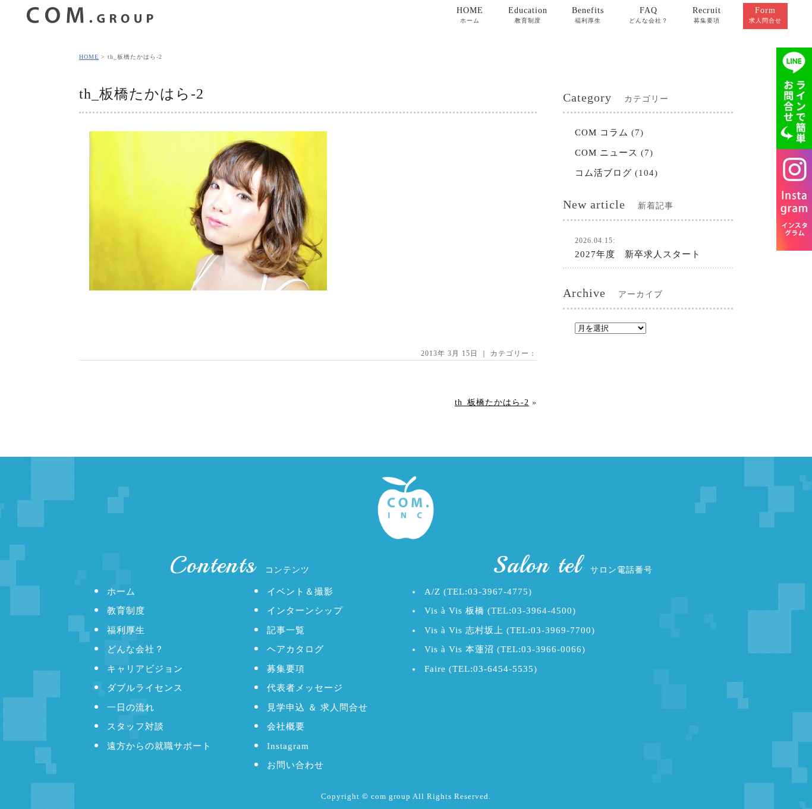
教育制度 (126, 610)
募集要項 (286, 669)
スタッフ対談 (135, 726)
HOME (470, 15)
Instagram (288, 746)
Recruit (707, 15)
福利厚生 (126, 630)
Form (765, 15)
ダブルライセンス (145, 688)
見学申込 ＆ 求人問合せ (317, 707)
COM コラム (601, 132)
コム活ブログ (603, 173)
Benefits (588, 15)
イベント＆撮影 (300, 591)
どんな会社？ (135, 649)
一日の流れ (131, 707)
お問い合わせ (295, 765)
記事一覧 (286, 630)
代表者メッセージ (305, 688)
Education (527, 15)
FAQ (648, 15)
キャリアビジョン (145, 669)
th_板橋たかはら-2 (492, 402)
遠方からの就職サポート (159, 746)
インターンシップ (305, 610)
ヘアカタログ (295, 649)
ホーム (121, 591)
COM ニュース (606, 152)
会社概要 (286, 726)
